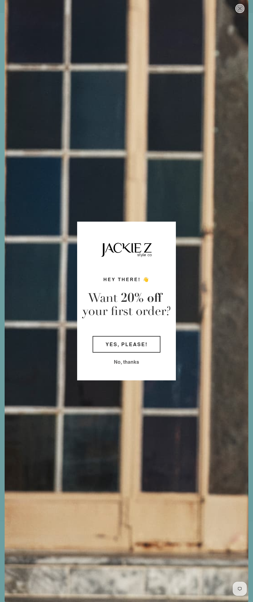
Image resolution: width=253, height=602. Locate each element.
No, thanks (126, 361)
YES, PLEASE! (126, 344)
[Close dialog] (240, 8)
